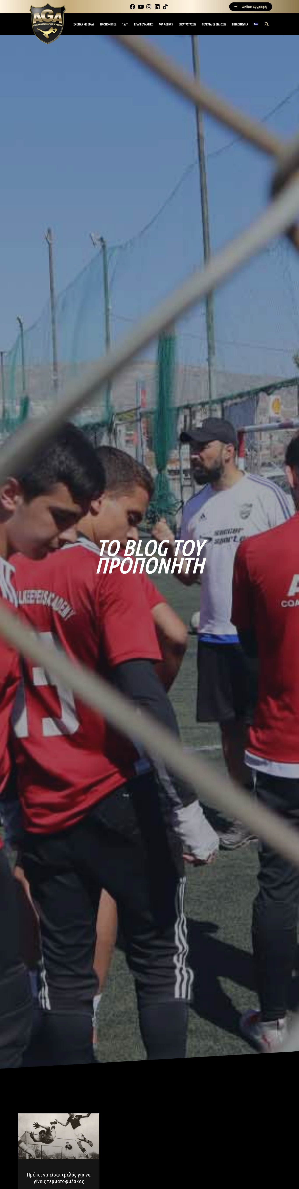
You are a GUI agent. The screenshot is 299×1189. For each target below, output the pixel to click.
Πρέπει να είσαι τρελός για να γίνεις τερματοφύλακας (59, 1177)
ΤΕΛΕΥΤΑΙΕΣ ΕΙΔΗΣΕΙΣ (214, 24)
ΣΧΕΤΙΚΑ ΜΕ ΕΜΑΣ (84, 24)
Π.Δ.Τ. (125, 24)
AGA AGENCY (166, 24)
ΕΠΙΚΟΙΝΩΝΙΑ (240, 24)
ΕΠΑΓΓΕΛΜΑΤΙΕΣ (143, 24)
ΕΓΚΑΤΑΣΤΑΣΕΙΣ (187, 24)
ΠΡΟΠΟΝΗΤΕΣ (108, 24)
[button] (266, 24)
